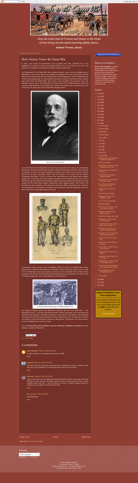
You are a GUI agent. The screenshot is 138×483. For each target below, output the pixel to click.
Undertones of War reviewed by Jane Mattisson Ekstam (108, 233)
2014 (99, 282)
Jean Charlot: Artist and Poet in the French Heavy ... (108, 180)
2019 (99, 114)
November (102, 129)
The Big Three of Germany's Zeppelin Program (107, 175)
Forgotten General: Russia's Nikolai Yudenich (107, 212)
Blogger (79, 468)
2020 (99, 111)
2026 (99, 93)
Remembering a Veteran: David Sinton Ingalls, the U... (108, 261)
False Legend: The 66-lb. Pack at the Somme (108, 247)
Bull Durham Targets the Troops (108, 216)
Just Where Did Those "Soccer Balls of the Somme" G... (108, 224)
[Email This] (27, 335)
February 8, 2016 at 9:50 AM (47, 351)
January (101, 275)
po (28, 394)
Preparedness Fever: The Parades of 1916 (106, 197)
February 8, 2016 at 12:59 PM (43, 376)
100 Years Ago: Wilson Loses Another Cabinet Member (107, 229)
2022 (99, 105)
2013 (99, 285)
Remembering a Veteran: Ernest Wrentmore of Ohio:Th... (108, 166)
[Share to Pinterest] (35, 335)
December (102, 126)
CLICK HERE (108, 314)
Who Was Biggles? (104, 204)
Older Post (86, 437)
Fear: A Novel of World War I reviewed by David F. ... (107, 185)
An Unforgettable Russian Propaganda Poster (106, 271)
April (100, 149)
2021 (99, 108)
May (100, 146)
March (101, 152)
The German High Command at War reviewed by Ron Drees (108, 266)
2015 (99, 279)
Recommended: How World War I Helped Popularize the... (108, 158)
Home (55, 437)
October (101, 131)
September (102, 134)
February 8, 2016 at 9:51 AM (43, 362)
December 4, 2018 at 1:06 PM (38, 394)
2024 (99, 99)
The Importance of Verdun (106, 193)
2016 (99, 123)
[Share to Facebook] (33, 335)
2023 (99, 102)
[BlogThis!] (29, 335)
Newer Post (24, 437)
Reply (28, 356)
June (100, 143)
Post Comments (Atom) (35, 441)
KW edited (30, 338)
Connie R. (30, 362)
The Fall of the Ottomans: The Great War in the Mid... (107, 207)
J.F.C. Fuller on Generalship (107, 201)
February (102, 155)
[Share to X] (31, 335)
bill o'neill (30, 376)
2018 (99, 117)
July (100, 140)
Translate (34, 457)
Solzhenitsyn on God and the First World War (107, 220)
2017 (99, 120)
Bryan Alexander (32, 351)
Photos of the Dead (104, 162)
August (101, 137)
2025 (99, 96)
